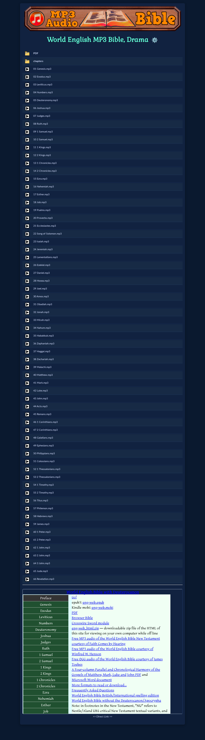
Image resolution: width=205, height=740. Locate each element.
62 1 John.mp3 (41, 547)
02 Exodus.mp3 (42, 76)
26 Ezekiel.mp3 (41, 265)
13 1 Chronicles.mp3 (45, 163)
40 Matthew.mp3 (43, 375)
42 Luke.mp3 (40, 390)
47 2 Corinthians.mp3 (45, 430)
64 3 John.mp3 (41, 563)
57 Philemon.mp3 (43, 508)
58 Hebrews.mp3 (43, 516)
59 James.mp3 (41, 524)
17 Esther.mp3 (41, 194)
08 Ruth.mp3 (40, 124)
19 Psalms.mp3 (41, 210)
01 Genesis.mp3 (42, 69)
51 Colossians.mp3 (43, 461)
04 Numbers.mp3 (43, 92)
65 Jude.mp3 (40, 571)
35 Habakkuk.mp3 (43, 335)
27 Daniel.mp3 (41, 273)
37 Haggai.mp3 (41, 351)
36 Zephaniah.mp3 (43, 343)
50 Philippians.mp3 (44, 453)
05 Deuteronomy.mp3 (45, 100)
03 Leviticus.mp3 (42, 84)
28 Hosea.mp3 (41, 281)
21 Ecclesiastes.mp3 (44, 226)
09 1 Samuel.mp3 (43, 131)
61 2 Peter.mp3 (41, 540)
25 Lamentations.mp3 (45, 257)
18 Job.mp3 (39, 202)
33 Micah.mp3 (41, 320)
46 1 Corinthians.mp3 (45, 422)
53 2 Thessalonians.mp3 (46, 477)
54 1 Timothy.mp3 (43, 485)
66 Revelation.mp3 (43, 579)
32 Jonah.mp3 (41, 312)
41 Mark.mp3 (40, 383)
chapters (38, 61)
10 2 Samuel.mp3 (43, 139)
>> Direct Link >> (102, 716)
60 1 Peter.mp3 (41, 532)
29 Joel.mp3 (40, 288)
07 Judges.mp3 (41, 116)
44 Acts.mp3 (40, 406)
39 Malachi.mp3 (42, 367)
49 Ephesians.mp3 (43, 445)
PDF (35, 53)
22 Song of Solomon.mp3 (47, 233)
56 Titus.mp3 (40, 500)
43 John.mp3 (40, 398)
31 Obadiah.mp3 (42, 304)
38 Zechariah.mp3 (43, 359)
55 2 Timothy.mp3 (43, 492)
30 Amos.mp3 (41, 296)
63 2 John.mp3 (41, 555)
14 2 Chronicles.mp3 (45, 171)
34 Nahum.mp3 (42, 328)
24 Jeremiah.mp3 (43, 249)
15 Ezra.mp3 (40, 178)
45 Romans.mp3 (42, 414)
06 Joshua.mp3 (41, 108)
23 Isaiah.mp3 (41, 241)
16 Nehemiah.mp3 (43, 186)
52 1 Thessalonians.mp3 (46, 469)
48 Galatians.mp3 (43, 437)
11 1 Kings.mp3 (42, 147)
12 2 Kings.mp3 (42, 155)
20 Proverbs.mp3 (43, 218)
